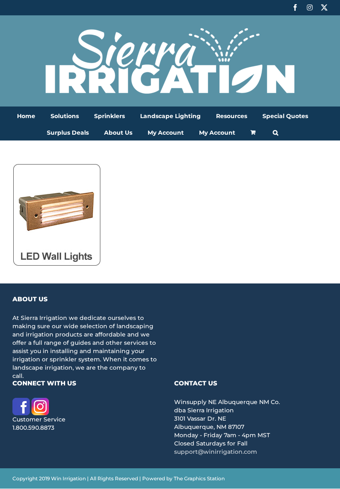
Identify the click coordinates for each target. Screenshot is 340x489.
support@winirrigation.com (215, 451)
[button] (275, 131)
